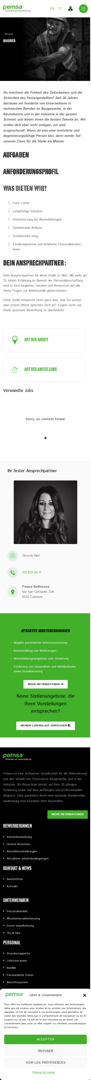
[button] (85, 995)
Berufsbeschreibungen (22, 851)
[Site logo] (17, 8)
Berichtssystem (17, 982)
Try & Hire (14, 933)
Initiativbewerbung (19, 837)
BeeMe (11, 968)
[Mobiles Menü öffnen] (83, 8)
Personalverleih (17, 911)
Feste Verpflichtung (20, 926)
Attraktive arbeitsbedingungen (28, 859)
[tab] (45, 438)
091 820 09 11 (31, 572)
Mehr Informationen (44, 684)
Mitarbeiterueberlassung (23, 918)
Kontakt (12, 886)
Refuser (45, 1051)
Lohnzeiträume (17, 961)
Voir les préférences (45, 1063)
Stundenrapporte (18, 953)
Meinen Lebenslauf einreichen (44, 726)
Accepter (45, 1039)
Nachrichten (15, 879)
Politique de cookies (43, 1072)
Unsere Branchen (18, 844)
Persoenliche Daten (20, 975)
